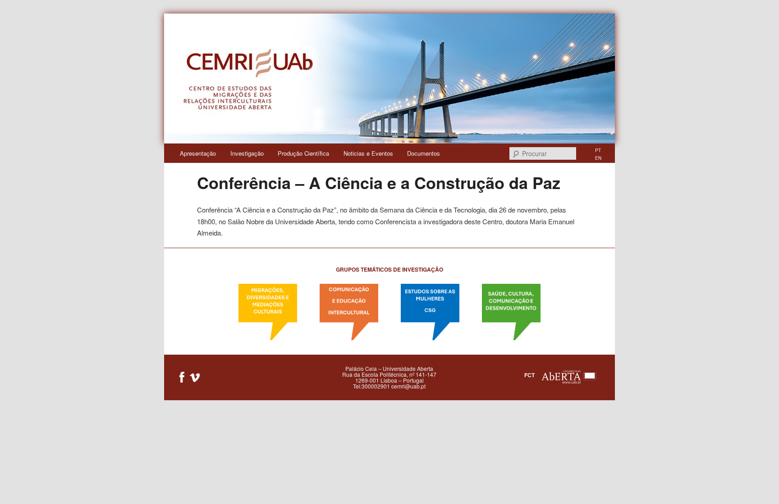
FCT (529, 375)
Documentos (423, 153)
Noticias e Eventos (368, 153)
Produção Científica (303, 153)
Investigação (247, 153)
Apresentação (198, 153)
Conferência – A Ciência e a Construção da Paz (378, 182)
